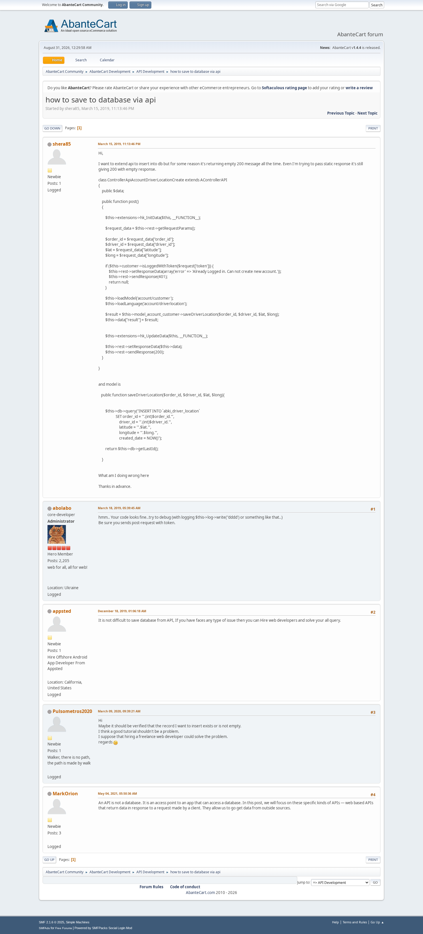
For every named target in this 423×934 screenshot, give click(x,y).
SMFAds (44, 928)
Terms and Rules (355, 922)
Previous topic (341, 113)
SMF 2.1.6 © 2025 (51, 922)
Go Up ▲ (377, 922)
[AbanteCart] (49, 580)
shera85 (62, 144)
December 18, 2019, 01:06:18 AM (122, 611)
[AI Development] (49, 839)
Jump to (303, 882)
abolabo (62, 508)
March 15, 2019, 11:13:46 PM (119, 144)
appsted (62, 611)
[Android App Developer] (49, 675)
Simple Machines (77, 922)
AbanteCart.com (200, 892)
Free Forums (63, 928)
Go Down (52, 128)
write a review (359, 87)
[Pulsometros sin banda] (49, 769)
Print (373, 128)
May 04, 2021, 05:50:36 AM (117, 793)
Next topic (367, 113)
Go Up (49, 859)
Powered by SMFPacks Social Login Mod (103, 928)
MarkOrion (65, 793)
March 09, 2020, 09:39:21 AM (119, 711)
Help (335, 922)
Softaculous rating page (284, 87)
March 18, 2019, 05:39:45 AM (119, 508)
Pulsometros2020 (72, 711)
